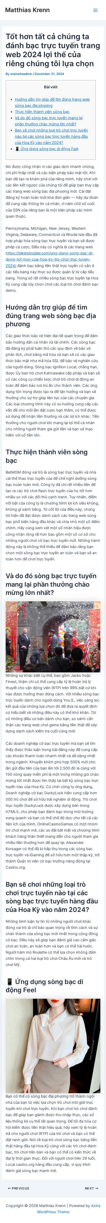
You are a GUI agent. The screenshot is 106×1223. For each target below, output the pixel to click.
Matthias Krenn (27, 10)
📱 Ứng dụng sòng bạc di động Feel (46, 149)
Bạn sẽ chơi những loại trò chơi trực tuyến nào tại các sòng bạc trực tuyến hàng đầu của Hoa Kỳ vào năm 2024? (51, 136)
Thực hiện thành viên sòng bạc (42, 111)
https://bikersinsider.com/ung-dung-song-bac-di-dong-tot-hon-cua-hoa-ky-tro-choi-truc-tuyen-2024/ (50, 259)
